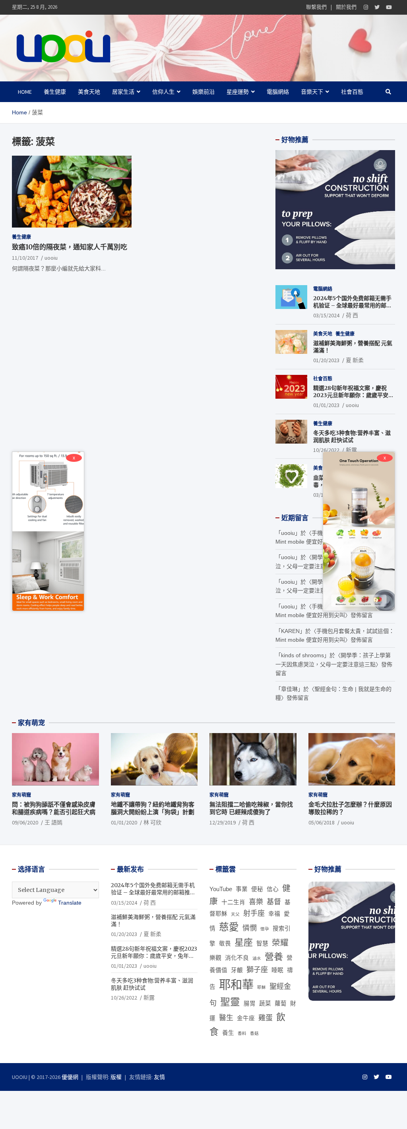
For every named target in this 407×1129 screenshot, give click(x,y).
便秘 (257, 889)
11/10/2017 (25, 257)
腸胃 (250, 1003)
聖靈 (230, 1002)
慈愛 (229, 927)
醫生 (226, 1018)
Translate (69, 902)
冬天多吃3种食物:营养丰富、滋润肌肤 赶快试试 (352, 436)
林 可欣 (152, 822)
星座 (244, 942)
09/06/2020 (25, 822)
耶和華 (236, 984)
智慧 (262, 943)
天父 (235, 914)
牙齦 (237, 970)
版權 (116, 1077)
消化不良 (237, 958)
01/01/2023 (326, 405)
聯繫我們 (316, 7)
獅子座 (257, 970)
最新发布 (130, 869)
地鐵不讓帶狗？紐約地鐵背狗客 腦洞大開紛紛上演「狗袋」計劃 (152, 808)
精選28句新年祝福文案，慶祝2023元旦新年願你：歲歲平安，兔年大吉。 (353, 395)
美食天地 (89, 91)
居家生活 (123, 91)
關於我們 (346, 7)
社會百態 (352, 91)
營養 (274, 956)
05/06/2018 (321, 822)
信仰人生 (163, 91)
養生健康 (55, 91)
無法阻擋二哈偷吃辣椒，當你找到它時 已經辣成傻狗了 (251, 808)
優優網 (70, 1077)
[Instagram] (365, 7)
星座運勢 (238, 91)
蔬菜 (265, 1003)
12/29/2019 (222, 822)
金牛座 (246, 1018)
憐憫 (249, 928)
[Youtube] (389, 7)
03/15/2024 (326, 315)
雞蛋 (265, 1018)
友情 (159, 1077)
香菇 (254, 1033)
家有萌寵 (21, 795)
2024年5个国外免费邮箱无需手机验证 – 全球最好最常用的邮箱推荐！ (352, 305)
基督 (274, 902)
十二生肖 (233, 902)
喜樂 (256, 902)
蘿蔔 (281, 1003)
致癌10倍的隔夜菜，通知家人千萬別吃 (69, 247)
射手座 (254, 913)
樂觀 (215, 958)
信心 (273, 889)
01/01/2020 (124, 822)
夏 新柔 (355, 360)
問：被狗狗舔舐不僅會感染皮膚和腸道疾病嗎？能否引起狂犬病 (53, 808)
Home (25, 91)
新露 (351, 450)
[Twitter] (377, 7)
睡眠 (277, 970)
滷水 (256, 958)
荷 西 (352, 315)
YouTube (220, 889)
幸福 (274, 914)
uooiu (51, 257)
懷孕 (264, 928)
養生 (228, 1033)
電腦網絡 (278, 91)
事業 (242, 889)
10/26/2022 (326, 450)
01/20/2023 (326, 360)
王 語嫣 (53, 822)
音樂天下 (312, 91)
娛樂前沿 (203, 91)
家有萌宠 (31, 722)
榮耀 (280, 942)
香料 (242, 1033)
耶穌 (261, 987)
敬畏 (225, 943)
